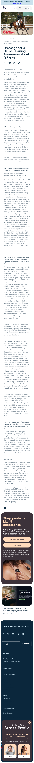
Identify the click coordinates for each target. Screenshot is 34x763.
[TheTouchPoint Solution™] (4, 8)
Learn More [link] (17, 545)
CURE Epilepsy (9, 269)
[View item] (3, 633)
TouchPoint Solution (18, 93)
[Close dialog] (29, 722)
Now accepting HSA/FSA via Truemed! (17, 1)
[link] (17, 731)
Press (11, 39)
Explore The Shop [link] (17, 539)
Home (5, 39)
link (18, 403)
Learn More (17, 3)
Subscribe (26, 644)
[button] (14, 8)
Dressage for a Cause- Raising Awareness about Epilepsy (16, 42)
